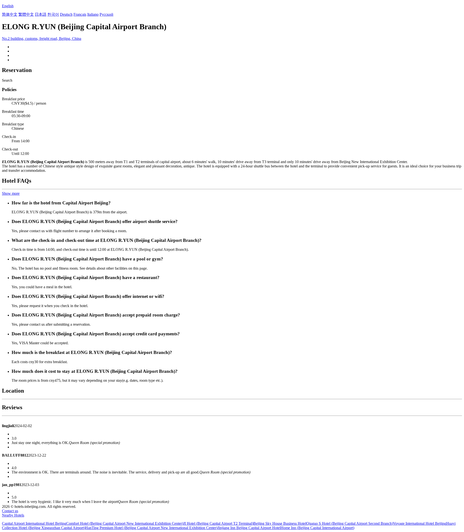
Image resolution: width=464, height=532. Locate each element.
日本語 (40, 14)
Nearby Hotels (13, 515)
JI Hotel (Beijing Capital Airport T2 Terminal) (218, 523)
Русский (106, 14)
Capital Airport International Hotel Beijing (34, 523)
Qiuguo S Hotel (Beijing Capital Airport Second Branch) (349, 523)
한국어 (53, 14)
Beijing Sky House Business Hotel (279, 523)
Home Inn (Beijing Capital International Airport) (317, 528)
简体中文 (9, 14)
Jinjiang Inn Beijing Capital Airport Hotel (249, 528)
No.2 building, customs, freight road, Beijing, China (41, 38)
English (8, 6)
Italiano (93, 14)
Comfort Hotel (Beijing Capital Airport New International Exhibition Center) (124, 523)
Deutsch (66, 14)
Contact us (10, 511)
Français (79, 14)
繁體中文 (26, 14)
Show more (11, 193)
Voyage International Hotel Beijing (419, 523)
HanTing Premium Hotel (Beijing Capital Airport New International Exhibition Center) (151, 528)
